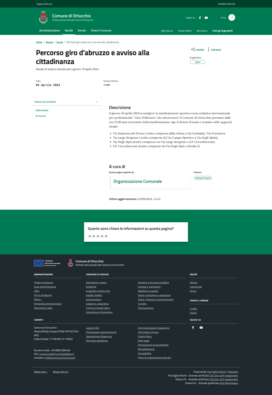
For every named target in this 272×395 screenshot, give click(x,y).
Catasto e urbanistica (97, 304)
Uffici (37, 291)
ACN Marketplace (228, 383)
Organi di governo (43, 282)
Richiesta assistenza (97, 341)
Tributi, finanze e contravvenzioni (156, 299)
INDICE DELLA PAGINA (45, 101)
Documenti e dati (43, 308)
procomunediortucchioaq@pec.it (56, 354)
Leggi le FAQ (92, 328)
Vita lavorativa (145, 308)
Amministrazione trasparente (153, 328)
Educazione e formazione (99, 312)
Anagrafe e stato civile (98, 291)
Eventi (193, 313)
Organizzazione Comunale (137, 181)
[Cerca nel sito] (231, 17)
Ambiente (91, 287)
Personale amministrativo (48, 304)
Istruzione (202, 31)
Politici (37, 299)
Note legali (143, 341)
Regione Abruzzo (44, 4)
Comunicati (196, 287)
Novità (69, 30)
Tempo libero (185, 31)
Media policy (40, 372)
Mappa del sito (60, 372)
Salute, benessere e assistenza (154, 295)
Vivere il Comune (101, 30)
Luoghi (193, 308)
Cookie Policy (145, 336)
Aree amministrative (45, 287)
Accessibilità (144, 353)
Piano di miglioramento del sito (154, 357)
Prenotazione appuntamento (101, 332)
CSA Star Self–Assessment (223, 375)
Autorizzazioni (93, 299)
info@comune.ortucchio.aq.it (60, 358)
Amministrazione (49, 30)
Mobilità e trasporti (148, 291)
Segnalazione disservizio (99, 336)
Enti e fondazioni (43, 295)
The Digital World (216, 372)
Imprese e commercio (149, 287)
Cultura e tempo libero (98, 308)
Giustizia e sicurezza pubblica (153, 282)
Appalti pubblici (94, 295)
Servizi (82, 30)
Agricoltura (167, 31)
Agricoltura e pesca (96, 282)
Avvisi (193, 291)
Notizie (193, 282)
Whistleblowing (146, 349)
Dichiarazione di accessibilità (153, 345)
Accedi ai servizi (226, 4)
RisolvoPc (233, 372)
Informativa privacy (148, 332)
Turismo (142, 304)
